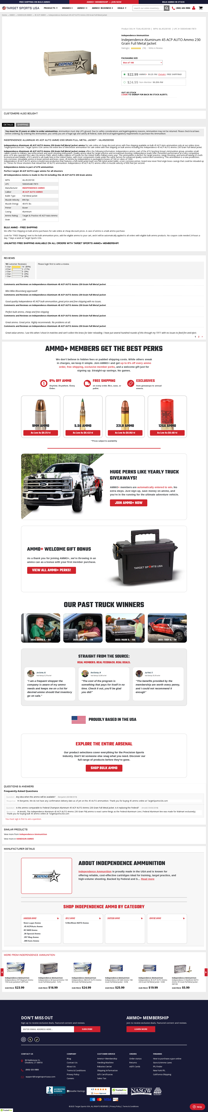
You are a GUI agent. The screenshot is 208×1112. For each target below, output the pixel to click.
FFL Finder (157, 1066)
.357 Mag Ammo (31, 937)
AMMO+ (81, 7)
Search (166, 8)
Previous (2, 972)
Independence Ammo (33, 188)
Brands (66, 7)
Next (206, 972)
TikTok (37, 1039)
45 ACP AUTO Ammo (32, 192)
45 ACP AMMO (40, 15)
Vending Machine (105, 1062)
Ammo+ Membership (107, 1058)
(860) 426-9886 (183, 8)
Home (4, 15)
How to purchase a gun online (167, 1058)
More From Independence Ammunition (29, 955)
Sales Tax (101, 1078)
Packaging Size (129, 58)
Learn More (140, 1029)
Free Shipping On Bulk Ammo (34, 2)
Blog (69, 1058)
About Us (71, 1066)
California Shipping (162, 1074)
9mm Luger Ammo (32, 923)
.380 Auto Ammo (31, 941)
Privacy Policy (73, 1074)
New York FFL (159, 1070)
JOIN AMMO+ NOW (128, 503)
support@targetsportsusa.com (40, 1076)
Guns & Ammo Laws (162, 1062)
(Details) (162, 74)
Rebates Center (104, 1066)
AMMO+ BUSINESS (101, 7)
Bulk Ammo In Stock (173, 2)
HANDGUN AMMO (24, 15)
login (124, 94)
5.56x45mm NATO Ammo (77, 923)
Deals (121, 7)
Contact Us (72, 1062)
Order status (135, 1058)
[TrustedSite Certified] (119, 1091)
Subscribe (87, 1029)
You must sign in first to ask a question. (23, 819)
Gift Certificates (105, 1074)
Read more (148, 879)
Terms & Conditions (76, 1070)
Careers (70, 1078)
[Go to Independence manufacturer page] (46, 875)
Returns (133, 1062)
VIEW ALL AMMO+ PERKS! (51, 570)
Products (49, 7)
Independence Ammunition (33, 834)
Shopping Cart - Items (200, 8)
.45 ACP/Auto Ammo (33, 926)
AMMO (12, 15)
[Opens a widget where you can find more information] (197, 1107)
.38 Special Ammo (32, 933)
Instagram (23, 1039)
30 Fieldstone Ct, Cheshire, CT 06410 (33, 1061)
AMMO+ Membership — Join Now (104, 2)
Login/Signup (193, 8)
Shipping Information (107, 1070)
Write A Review (156, 48)
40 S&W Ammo (30, 930)
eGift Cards (134, 1066)
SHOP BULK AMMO (104, 768)
